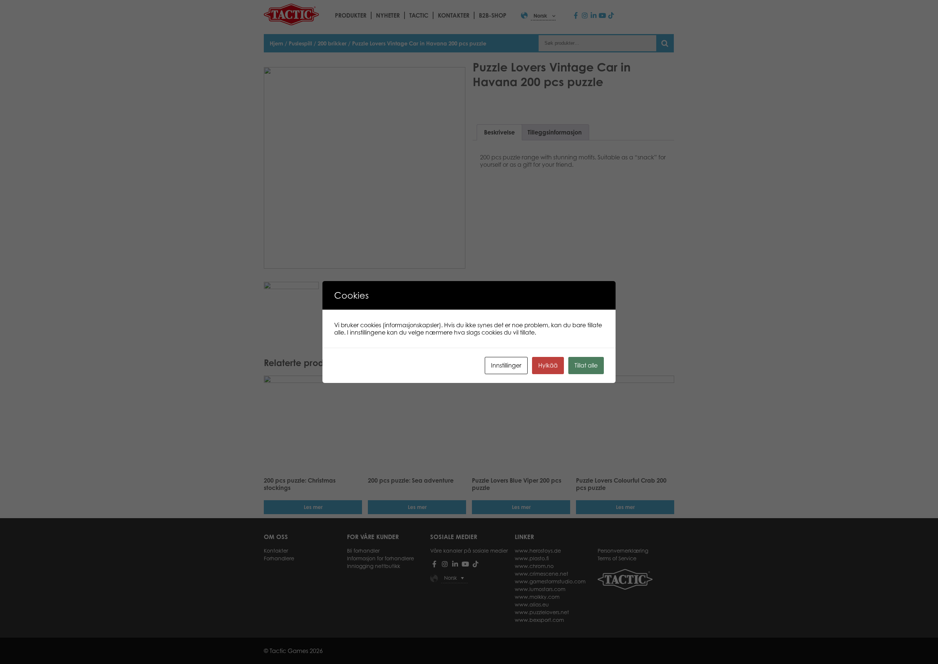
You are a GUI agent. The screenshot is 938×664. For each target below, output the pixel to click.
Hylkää (548, 365)
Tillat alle (586, 365)
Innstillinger (506, 365)
